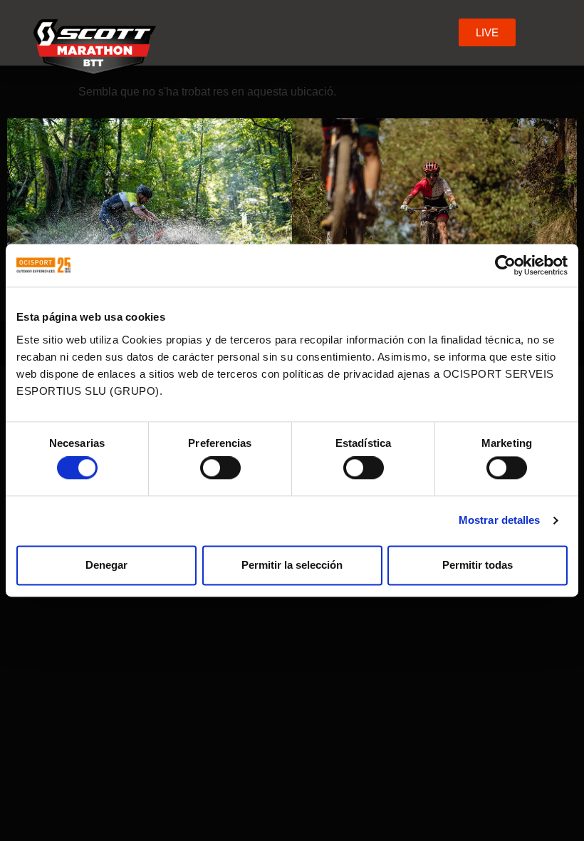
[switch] (220, 468)
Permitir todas (477, 565)
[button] (445, 32)
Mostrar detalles (500, 521)
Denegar (106, 565)
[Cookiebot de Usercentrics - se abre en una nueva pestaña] (505, 265)
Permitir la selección (292, 565)
